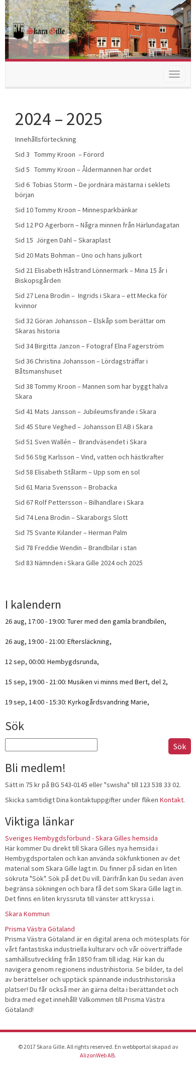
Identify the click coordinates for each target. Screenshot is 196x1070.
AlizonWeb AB (97, 1055)
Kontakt (171, 799)
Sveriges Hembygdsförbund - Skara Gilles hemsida (81, 838)
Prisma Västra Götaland (40, 928)
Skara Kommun (27, 913)
